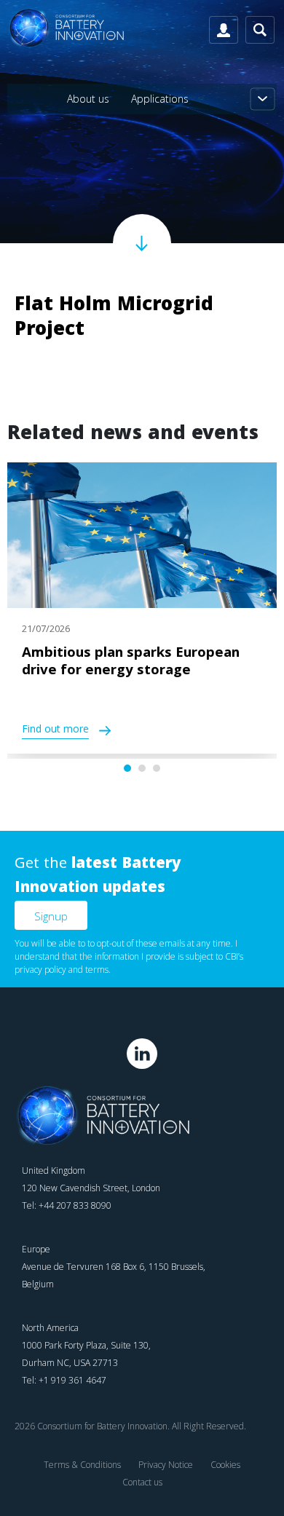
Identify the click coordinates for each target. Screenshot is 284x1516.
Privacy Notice (165, 1464)
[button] (127, 768)
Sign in (223, 30)
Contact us (142, 1482)
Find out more (55, 730)
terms (97, 969)
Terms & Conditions (82, 1464)
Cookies (225, 1464)
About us (88, 99)
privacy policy (40, 969)
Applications (160, 99)
